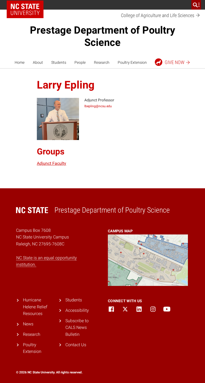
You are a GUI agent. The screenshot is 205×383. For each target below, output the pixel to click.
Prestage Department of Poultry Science (102, 36)
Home (20, 62)
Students (58, 62)
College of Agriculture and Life (158, 15)
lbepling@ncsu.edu (98, 106)
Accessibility (77, 310)
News (28, 323)
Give (175, 62)
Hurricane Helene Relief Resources (35, 306)
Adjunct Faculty (51, 163)
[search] (196, 5)
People (80, 62)
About (38, 62)
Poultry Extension (132, 62)
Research (101, 62)
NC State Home (25, 9)
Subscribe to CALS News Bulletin (77, 327)
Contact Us (75, 344)
